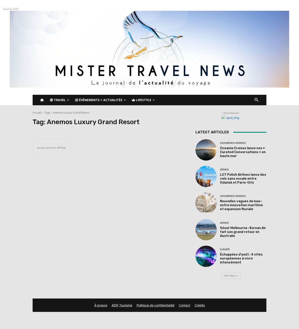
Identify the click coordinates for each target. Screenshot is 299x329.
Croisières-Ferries (233, 143)
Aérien (224, 169)
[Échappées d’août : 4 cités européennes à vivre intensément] (206, 256)
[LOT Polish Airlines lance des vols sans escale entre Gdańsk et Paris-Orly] (206, 176)
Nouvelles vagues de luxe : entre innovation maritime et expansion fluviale (241, 205)
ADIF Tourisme (122, 305)
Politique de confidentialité (155, 305)
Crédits (200, 305)
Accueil (37, 112)
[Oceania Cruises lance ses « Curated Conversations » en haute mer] (206, 150)
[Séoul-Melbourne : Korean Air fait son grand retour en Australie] (206, 229)
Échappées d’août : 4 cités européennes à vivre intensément (241, 258)
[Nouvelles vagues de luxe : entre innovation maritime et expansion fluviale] (206, 203)
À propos (100, 305)
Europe (225, 249)
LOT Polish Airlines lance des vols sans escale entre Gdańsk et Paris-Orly (243, 178)
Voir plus (229, 275)
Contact (184, 305)
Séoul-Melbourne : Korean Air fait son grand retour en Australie (243, 232)
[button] (256, 100)
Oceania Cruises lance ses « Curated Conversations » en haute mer (243, 152)
